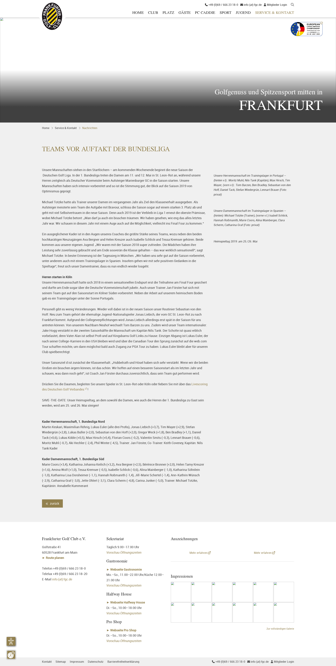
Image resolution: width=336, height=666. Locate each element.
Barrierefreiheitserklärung (123, 662)
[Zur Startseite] (52, 16)
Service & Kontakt (274, 13)
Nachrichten (89, 128)
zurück (54, 503)
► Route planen (53, 558)
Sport (225, 13)
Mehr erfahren (199, 553)
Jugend (243, 13)
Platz (168, 13)
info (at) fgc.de (251, 5)
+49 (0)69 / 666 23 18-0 (221, 5)
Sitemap (60, 662)
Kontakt (47, 662)
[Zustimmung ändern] (11, 655)
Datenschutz (95, 662)
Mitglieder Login (275, 5)
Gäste (184, 13)
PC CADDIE (205, 13)
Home (138, 13)
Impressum (77, 662)
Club (153, 13)
